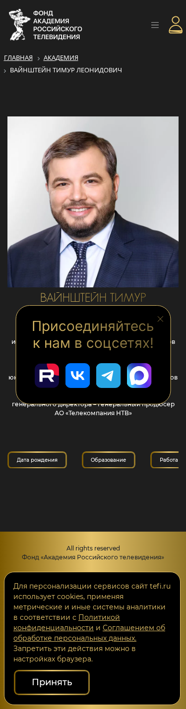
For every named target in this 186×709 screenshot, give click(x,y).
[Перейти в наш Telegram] (108, 375)
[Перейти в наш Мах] (139, 375)
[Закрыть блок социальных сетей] (160, 318)
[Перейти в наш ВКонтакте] (77, 375)
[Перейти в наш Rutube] (47, 375)
